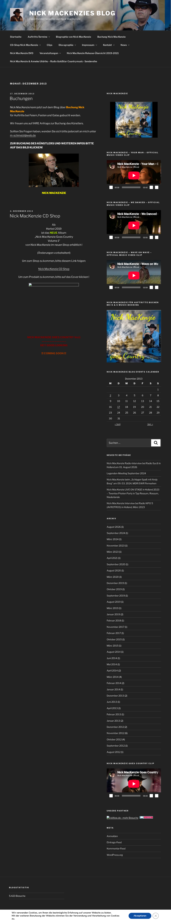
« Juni (117, 424)
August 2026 (114, 526)
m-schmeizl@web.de (23, 135)
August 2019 (114, 601)
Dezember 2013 (115, 695)
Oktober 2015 (114, 639)
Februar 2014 (114, 683)
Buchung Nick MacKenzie (111, 36)
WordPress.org (115, 854)
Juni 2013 (112, 701)
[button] (126, 128)
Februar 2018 (114, 620)
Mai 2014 (112, 664)
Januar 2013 (113, 720)
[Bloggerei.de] (146, 817)
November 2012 (115, 733)
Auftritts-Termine (37, 36)
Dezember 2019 (115, 583)
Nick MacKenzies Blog (72, 13)
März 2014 (112, 676)
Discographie (66, 44)
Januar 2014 (113, 689)
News (124, 44)
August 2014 (114, 651)
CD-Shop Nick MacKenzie (24, 44)
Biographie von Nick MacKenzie (73, 36)
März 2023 (113, 551)
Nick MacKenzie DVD (21, 53)
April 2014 (112, 670)
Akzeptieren (140, 915)
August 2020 (114, 570)
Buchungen (21, 98)
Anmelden (112, 836)
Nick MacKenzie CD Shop (35, 215)
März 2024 (113, 539)
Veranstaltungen (49, 53)
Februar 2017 (114, 633)
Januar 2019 (113, 614)
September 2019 (116, 595)
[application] (134, 175)
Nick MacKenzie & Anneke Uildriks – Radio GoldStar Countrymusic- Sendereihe (53, 61)
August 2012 (113, 752)
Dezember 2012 (115, 726)
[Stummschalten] (151, 187)
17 (118, 406)
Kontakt (107, 44)
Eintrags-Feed (114, 842)
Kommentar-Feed (116, 848)
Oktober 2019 (114, 589)
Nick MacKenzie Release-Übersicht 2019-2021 (93, 53)
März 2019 (112, 608)
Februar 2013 (114, 714)
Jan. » (150, 424)
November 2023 (116, 545)
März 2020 (113, 576)
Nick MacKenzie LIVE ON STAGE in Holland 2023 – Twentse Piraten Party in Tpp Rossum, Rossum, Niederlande (133, 493)
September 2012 (116, 745)
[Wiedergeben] (111, 187)
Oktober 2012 (114, 739)
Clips (49, 44)
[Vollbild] (156, 187)
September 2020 (116, 564)
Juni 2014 (112, 658)
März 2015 (112, 645)
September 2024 (116, 533)
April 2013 (112, 708)
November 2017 (115, 626)
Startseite (15, 36)
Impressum (88, 44)
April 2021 (112, 558)
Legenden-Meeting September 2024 (126, 473)
